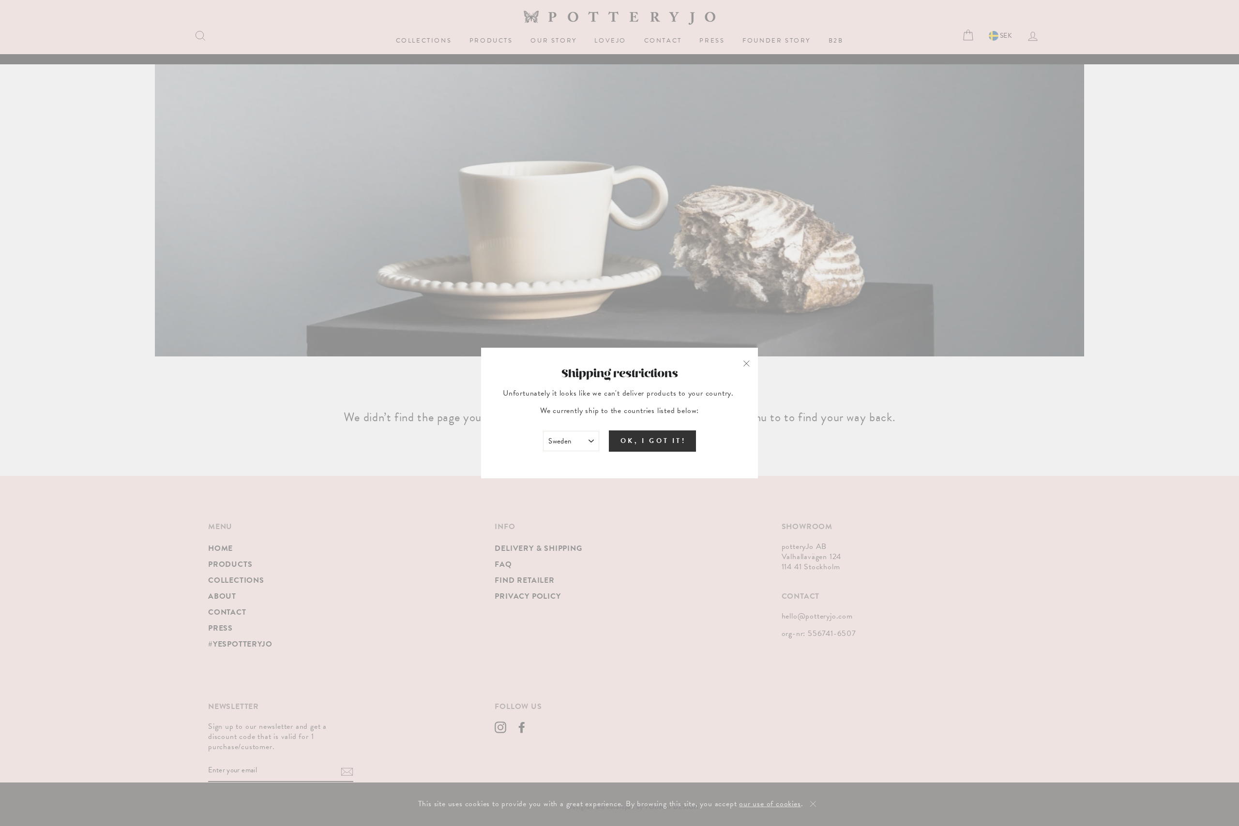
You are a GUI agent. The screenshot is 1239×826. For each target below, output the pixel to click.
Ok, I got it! (653, 441)
